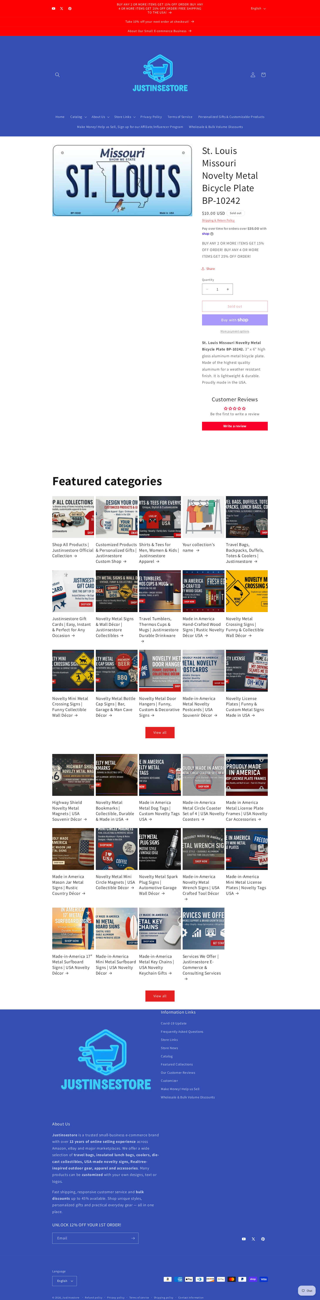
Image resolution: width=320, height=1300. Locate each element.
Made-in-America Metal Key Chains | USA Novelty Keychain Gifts (156, 964)
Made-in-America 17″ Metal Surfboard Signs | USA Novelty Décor (72, 964)
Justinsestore (70, 1297)
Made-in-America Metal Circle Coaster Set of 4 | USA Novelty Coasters (203, 811)
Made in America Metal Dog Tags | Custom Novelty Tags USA (159, 811)
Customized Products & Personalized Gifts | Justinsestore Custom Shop (116, 553)
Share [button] (210, 269)
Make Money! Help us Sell (180, 1089)
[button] (57, 75)
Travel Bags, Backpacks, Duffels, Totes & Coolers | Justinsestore (245, 553)
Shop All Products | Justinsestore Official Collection (73, 550)
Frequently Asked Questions (182, 1031)
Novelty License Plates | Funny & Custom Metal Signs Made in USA (245, 707)
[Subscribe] (133, 1238)
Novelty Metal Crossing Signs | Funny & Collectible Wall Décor (245, 627)
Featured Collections (177, 1064)
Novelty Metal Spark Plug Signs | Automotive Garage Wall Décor (158, 885)
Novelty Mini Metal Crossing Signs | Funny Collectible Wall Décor (70, 707)
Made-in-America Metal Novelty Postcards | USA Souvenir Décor (199, 707)
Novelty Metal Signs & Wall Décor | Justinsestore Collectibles (115, 627)
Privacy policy (116, 1297)
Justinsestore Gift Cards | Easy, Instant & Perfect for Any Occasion (71, 627)
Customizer (169, 1080)
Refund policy (93, 1297)
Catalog (167, 1056)
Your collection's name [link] (199, 547)
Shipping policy (164, 1297)
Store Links (169, 1039)
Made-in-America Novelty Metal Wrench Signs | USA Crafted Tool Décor (201, 885)
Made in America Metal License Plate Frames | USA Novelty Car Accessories (246, 811)
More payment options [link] (235, 331)
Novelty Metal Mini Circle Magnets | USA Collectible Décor (115, 882)
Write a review (234, 426)
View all (160, 732)
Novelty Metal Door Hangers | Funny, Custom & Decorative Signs (159, 707)
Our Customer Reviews (178, 1072)
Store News (169, 1048)
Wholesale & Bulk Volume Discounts (188, 1097)
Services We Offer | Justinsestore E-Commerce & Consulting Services (202, 964)
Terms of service (139, 1297)
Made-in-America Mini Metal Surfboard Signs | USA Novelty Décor (116, 964)
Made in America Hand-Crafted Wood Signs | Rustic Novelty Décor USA (203, 627)
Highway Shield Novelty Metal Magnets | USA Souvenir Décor (67, 811)
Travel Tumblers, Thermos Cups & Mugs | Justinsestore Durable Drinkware (159, 627)
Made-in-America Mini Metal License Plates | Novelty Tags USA (246, 885)
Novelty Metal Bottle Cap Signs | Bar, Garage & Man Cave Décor (116, 707)
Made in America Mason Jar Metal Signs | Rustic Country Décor (68, 885)
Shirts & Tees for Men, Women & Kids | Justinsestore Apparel (159, 553)
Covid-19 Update (174, 1023)
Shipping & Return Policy (218, 220)
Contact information (191, 1297)
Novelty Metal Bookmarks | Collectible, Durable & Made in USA (115, 811)
